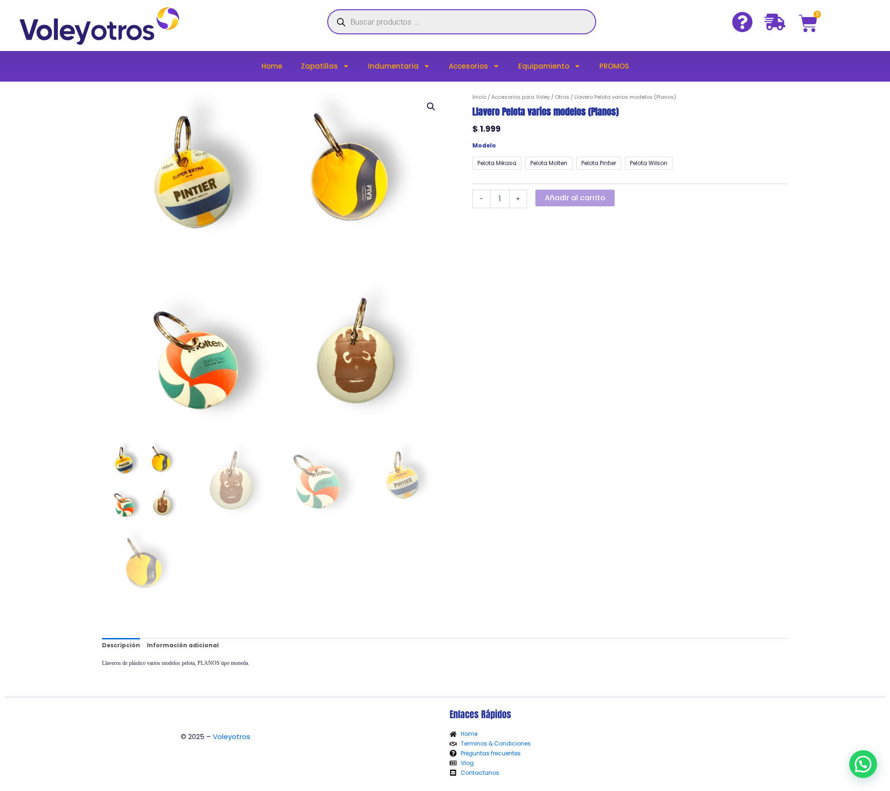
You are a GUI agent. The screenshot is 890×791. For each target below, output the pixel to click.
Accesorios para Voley (520, 97)
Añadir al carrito (575, 197)
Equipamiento (543, 66)
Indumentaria (393, 66)
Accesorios (468, 66)
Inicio (479, 97)
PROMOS (614, 66)
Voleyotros (231, 736)
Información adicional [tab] (183, 645)
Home (271, 66)
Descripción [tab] (121, 645)
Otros (562, 97)
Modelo (484, 145)
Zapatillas (319, 66)
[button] (431, 106)
